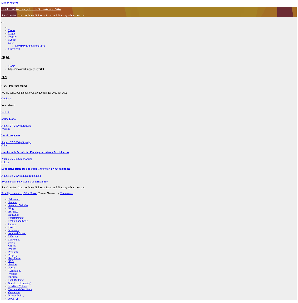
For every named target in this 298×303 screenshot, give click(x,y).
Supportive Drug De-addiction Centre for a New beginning (35, 168)
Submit (12, 39)
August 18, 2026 (10, 175)
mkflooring (26, 158)
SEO (11, 42)
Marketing (13, 239)
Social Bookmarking (19, 283)
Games (12, 224)
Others (5, 145)
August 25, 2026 (10, 158)
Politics (12, 248)
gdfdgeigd (25, 125)
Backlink (13, 276)
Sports (11, 267)
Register (12, 36)
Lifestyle (13, 236)
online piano (8, 118)
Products (13, 252)
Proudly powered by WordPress (19, 193)
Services (12, 264)
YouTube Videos (17, 286)
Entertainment (15, 217)
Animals (12, 202)
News (11, 242)
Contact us (14, 292)
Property (13, 255)
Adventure (14, 199)
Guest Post (14, 48)
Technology (14, 270)
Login (11, 33)
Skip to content (9, 2)
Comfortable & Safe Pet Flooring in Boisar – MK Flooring (35, 152)
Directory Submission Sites (30, 45)
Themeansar (66, 193)
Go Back (6, 98)
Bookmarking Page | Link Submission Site (31, 9)
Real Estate (14, 258)
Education (13, 214)
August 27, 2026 (10, 125)
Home (11, 30)
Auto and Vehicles (18, 205)
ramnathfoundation (30, 175)
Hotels (11, 227)
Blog (11, 208)
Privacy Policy (16, 295)
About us (13, 298)
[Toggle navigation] (2, 22)
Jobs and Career (17, 233)
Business (13, 211)
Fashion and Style (18, 220)
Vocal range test (10, 135)
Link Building (16, 279)
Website (5, 112)
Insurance (13, 230)
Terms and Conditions (20, 289)
